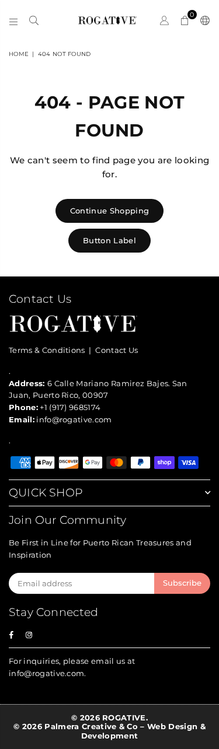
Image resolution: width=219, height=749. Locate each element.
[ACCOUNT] (164, 20)
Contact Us (116, 350)
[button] (185, 20)
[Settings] (202, 20)
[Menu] (14, 20)
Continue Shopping (109, 210)
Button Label (109, 240)
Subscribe (182, 582)
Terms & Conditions (47, 350)
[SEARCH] (34, 20)
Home (19, 54)
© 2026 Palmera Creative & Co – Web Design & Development (109, 731)
